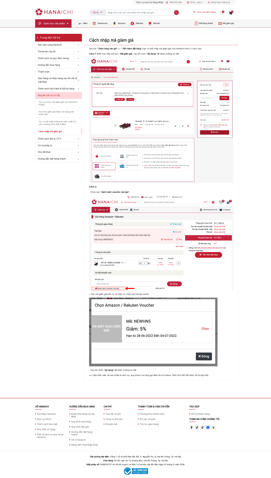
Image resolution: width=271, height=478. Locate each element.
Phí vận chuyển (147, 419)
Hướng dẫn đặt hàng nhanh (81, 433)
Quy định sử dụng (46, 429)
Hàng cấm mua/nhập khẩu (84, 444)
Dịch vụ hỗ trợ (44, 419)
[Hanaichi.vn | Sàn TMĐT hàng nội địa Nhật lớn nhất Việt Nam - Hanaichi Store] (53, 11)
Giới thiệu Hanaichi (46, 414)
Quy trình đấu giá (80, 426)
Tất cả (95, 12)
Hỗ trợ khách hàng (200, 414)
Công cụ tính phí (114, 419)
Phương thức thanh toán (152, 414)
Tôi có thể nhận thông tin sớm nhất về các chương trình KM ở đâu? (57, 122)
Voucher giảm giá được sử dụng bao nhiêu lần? (56, 113)
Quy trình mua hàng (81, 421)
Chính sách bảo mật (47, 424)
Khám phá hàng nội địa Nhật (83, 415)
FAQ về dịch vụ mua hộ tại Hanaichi (50, 435)
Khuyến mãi (111, 424)
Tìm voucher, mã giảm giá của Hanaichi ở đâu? (57, 103)
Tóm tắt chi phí (113, 414)
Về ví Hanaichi (78, 439)
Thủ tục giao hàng (149, 424)
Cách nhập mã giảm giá (50, 131)
